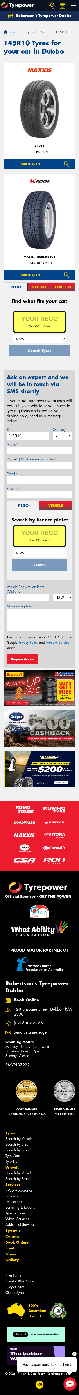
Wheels (12, 1167)
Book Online (17, 1242)
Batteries (11, 1196)
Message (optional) (21, 606)
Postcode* (14, 488)
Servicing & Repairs (20, 1207)
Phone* (31, 459)
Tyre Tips (12, 1161)
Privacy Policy (28, 642)
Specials (12, 1230)
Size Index (13, 1275)
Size (10, 429)
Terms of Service (57, 642)
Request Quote (22, 659)
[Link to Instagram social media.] (40, 1385)
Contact (12, 1236)
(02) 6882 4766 (28, 1023)
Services (12, 1184)
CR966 (40, 146)
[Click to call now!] (51, 5)
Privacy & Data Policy (31, 1374)
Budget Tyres (14, 1287)
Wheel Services (17, 1219)
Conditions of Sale (58, 1374)
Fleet (9, 1248)
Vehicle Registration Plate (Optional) (25, 589)
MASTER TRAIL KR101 (39, 257)
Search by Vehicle (18, 1138)
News (10, 1254)
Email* (12, 474)
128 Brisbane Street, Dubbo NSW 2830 (43, 1012)
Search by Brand (18, 1150)
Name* (12, 444)
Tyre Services (15, 1213)
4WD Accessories (18, 1190)
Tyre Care (12, 1156)
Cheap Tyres (14, 1292)
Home (12, 32)
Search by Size (16, 1144)
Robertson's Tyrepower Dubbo (43, 15)
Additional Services (19, 1224)
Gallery (12, 1260)
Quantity (59, 429)
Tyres (10, 1133)
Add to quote (30, 164)
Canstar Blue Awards (21, 1281)
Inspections (13, 1201)
